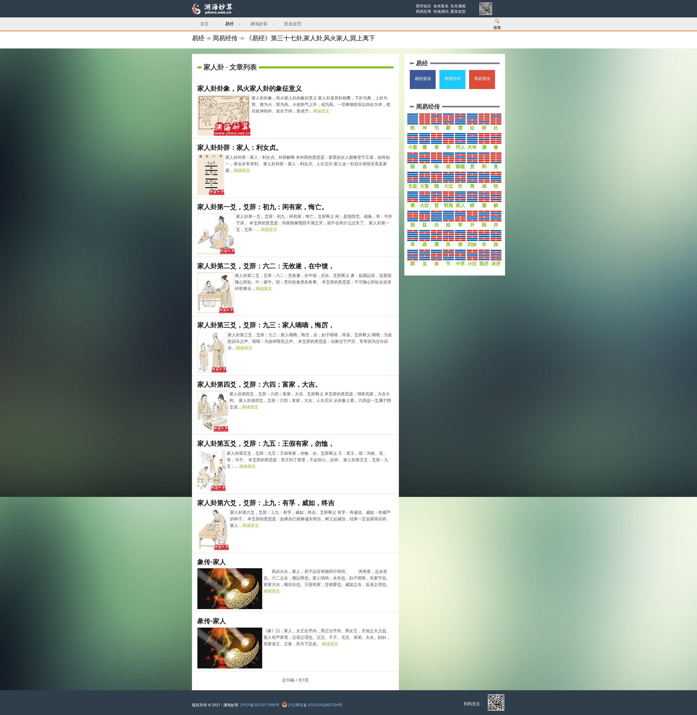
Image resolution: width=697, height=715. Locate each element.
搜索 (497, 27)
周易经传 (225, 38)
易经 (229, 23)
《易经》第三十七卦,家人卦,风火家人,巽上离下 (310, 38)
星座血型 (292, 23)
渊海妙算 (259, 23)
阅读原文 (321, 111)
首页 (204, 23)
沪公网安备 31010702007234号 (314, 705)
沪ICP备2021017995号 (259, 705)
